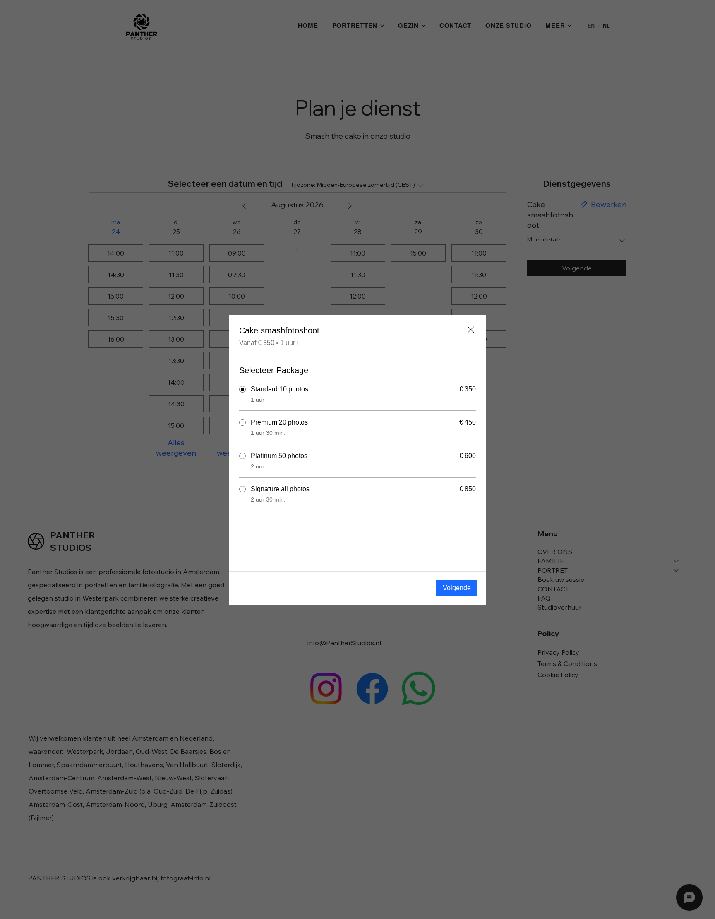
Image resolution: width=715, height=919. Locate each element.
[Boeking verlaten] (471, 330)
